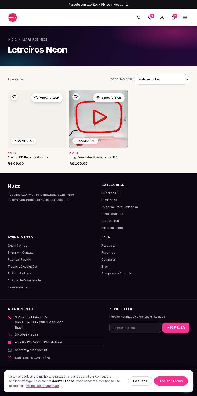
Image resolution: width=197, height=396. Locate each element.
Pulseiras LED (111, 193)
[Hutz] (13, 17)
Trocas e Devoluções (23, 266)
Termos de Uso (18, 287)
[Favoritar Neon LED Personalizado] (14, 96)
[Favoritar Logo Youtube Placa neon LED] (76, 96)
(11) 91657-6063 (27, 334)
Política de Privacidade (24, 280)
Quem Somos (17, 246)
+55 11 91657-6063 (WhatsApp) (38, 342)
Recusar (140, 381)
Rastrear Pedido (19, 259)
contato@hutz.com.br (31, 350)
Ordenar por (121, 79)
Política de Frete (19, 273)
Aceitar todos (171, 381)
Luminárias (109, 200)
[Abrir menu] (184, 17)
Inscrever (176, 327)
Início (12, 40)
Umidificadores (112, 214)
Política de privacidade (42, 386)
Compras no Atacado (116, 273)
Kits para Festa (112, 228)
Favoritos (108, 252)
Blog (104, 266)
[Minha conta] (162, 17)
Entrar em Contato (21, 252)
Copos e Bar (110, 221)
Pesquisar (108, 246)
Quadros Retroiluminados (119, 207)
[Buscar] (139, 17)
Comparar (108, 259)
